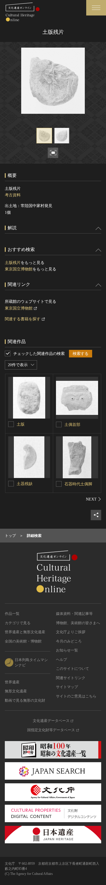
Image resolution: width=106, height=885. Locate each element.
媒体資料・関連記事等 (74, 614)
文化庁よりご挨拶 (70, 632)
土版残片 (13, 263)
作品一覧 (12, 614)
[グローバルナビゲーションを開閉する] (96, 7)
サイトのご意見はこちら (76, 696)
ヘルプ (61, 659)
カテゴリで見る (18, 623)
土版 (21, 424)
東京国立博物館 (19, 269)
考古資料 (13, 195)
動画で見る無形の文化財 (25, 700)
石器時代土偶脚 (78, 484)
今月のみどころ (69, 641)
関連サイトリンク (70, 678)
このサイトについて (72, 668)
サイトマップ (67, 687)
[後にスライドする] (93, 499)
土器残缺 (25, 484)
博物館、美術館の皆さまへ (78, 623)
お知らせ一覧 (67, 650)
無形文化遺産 (16, 691)
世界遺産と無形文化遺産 (25, 632)
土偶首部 (72, 425)
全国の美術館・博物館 (23, 641)
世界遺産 (12, 682)
